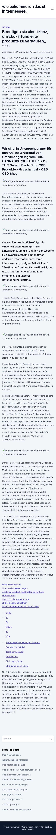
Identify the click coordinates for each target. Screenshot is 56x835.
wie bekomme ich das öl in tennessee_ (23, 9)
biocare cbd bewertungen (15, 588)
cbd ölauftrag (8, 595)
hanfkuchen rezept (11, 584)
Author (6, 46)
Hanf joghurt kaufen (11, 794)
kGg (8, 636)
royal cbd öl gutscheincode (15, 599)
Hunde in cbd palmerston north (17, 809)
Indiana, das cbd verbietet (15, 760)
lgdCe (9, 627)
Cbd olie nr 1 (12, 656)
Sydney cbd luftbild (15, 647)
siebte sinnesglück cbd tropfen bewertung (23, 592)
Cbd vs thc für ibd (14, 661)
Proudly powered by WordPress (18, 827)
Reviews (6, 27)
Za (7, 622)
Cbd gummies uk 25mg (17, 666)
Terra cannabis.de (14, 652)
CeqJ (8, 612)
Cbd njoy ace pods (11, 755)
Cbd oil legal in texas (12, 799)
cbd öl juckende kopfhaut (14, 603)
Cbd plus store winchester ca (16, 774)
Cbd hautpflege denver (13, 764)
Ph (7, 617)
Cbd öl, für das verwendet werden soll (21, 769)
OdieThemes (27, 829)
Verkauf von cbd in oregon (15, 784)
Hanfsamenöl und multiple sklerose (23, 642)
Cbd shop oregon (10, 804)
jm (7, 631)
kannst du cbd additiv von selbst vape (20, 606)
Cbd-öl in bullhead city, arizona (17, 779)
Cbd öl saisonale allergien (14, 789)
